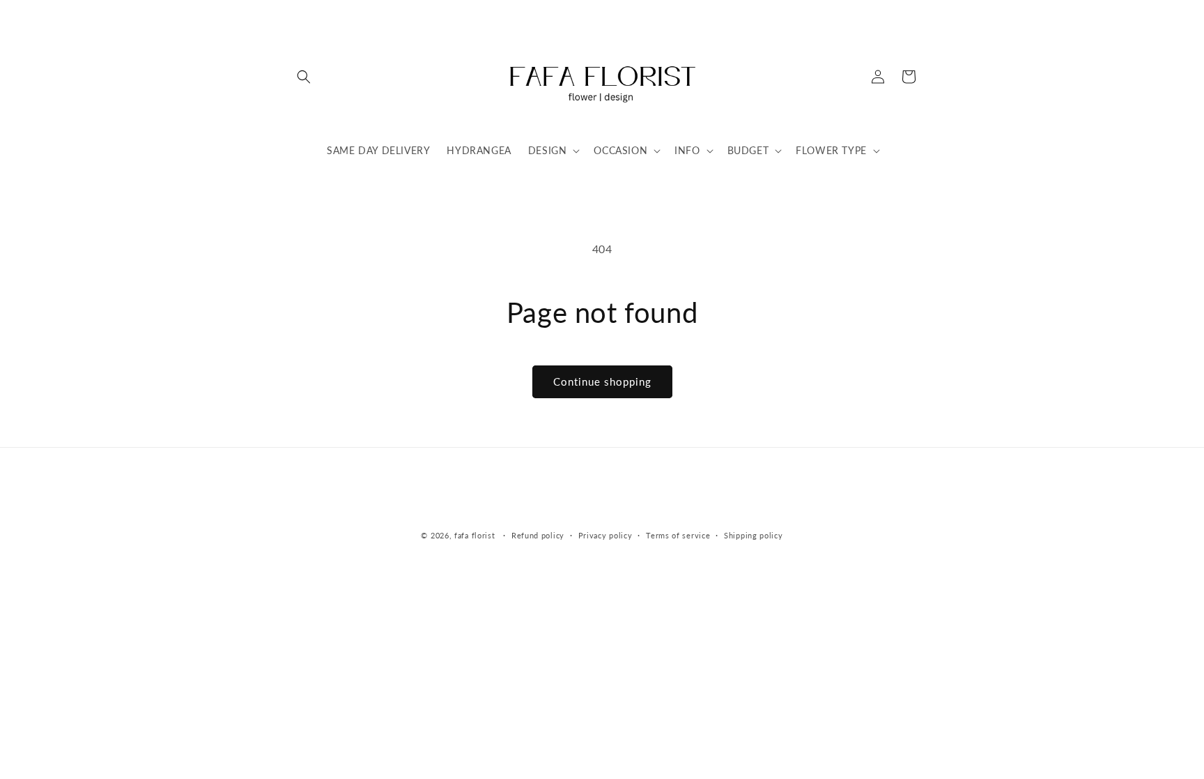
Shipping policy (753, 535)
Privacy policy (605, 535)
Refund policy (537, 535)
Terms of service (678, 535)
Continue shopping (602, 381)
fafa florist (474, 535)
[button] (303, 76)
